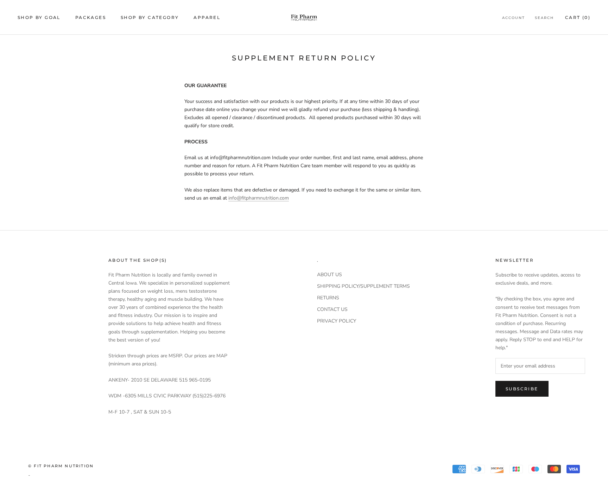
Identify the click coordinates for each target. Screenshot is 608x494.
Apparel (207, 17)
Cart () (577, 17)
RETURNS (328, 297)
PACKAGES (90, 17)
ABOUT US (329, 274)
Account (513, 17)
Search (544, 17)
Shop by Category (150, 17)
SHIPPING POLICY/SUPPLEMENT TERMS (363, 286)
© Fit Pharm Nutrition (61, 465)
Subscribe (522, 388)
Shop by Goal (39, 17)
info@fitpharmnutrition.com (258, 198)
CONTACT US (332, 309)
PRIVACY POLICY (336, 321)
